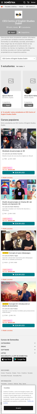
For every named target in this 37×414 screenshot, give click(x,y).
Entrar (33, 2)
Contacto (10, 383)
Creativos (24, 373)
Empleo (14, 373)
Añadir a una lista (7, 177)
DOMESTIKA (9, 2)
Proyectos (8, 373)
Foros (18, 373)
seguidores (6, 102)
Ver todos (19, 66)
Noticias (16, 383)
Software (5, 350)
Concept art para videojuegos (19, 253)
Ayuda (24, 383)
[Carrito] (28, 2)
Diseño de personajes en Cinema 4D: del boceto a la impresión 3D (17, 203)
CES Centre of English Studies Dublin (18, 22)
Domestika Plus (17, 375)
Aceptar (18, 408)
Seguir (12, 32)
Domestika (4, 383)
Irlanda (21, 6)
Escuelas (30, 373)
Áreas (3, 346)
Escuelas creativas (11, 6)
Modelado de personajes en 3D (13, 151)
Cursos (3, 373)
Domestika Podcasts (6, 375)
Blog (20, 383)
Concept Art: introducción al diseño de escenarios (16, 305)
